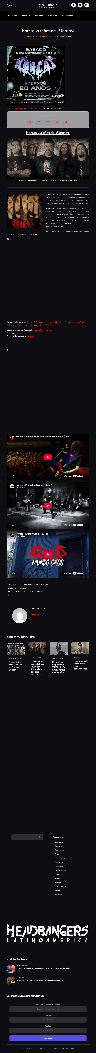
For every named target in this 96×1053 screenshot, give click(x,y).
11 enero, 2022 (78, 657)
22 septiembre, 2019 (46, 108)
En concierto (42, 585)
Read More (35, 614)
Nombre (48, 1015)
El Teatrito (27, 585)
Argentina (13, 585)
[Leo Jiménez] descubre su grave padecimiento (80, 665)
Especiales (59, 866)
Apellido (48, 1026)
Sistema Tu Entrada (34, 322)
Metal (39, 592)
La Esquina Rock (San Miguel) (27, 325)
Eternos (12, 588)
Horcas (18, 333)
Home (27, 36)
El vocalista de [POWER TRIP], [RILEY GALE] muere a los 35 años (58, 667)
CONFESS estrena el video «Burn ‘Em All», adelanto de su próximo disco (37, 668)
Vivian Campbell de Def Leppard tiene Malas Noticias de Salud (43, 968)
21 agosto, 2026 (22, 965)
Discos (57, 854)
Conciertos (12, 109)
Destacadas (23, 109)
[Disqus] (25, 685)
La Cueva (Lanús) (69, 322)
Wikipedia (58, 894)
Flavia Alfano (32, 336)
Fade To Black (45, 325)
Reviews (58, 882)
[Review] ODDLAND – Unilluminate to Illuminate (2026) (40, 981)
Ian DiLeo (57, 108)
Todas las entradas (38, 36)
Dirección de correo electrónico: (48, 1004)
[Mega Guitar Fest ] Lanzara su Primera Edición (15, 666)
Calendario (59, 842)
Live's (57, 874)
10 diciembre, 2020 (15, 658)
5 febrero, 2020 (36, 658)
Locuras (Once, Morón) (52, 322)
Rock (10, 595)
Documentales (60, 858)
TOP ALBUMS (60, 886)
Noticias (33, 109)
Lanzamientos (60, 870)
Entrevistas (59, 862)
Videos (57, 890)
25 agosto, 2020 (57, 658)
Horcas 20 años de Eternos (43, 330)
